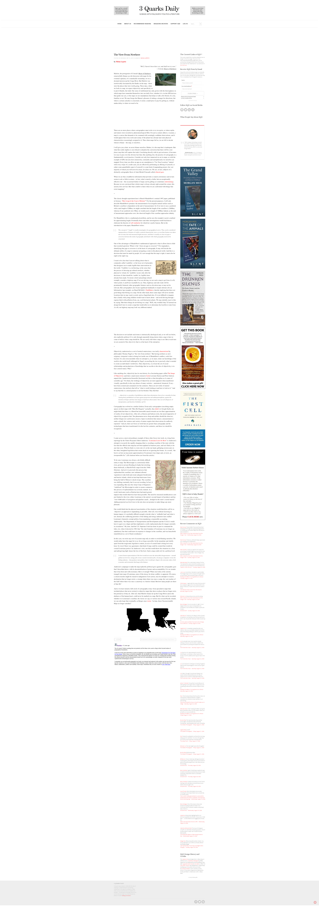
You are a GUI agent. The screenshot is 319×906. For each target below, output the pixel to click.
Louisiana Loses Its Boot (157, 440)
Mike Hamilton (183, 549)
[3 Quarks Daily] (159, 15)
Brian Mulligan (183, 604)
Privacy (195, 100)
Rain (181, 696)
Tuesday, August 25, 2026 (193, 557)
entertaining (169, 182)
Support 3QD (175, 24)
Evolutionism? (183, 610)
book (148, 376)
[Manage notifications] (315, 902)
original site (185, 859)
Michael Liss (183, 596)
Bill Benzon (183, 759)
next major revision (184, 865)
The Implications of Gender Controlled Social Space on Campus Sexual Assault (157, 639)
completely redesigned (192, 860)
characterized (163, 351)
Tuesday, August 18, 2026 (192, 847)
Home (119, 24)
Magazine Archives (161, 24)
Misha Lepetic (145, 58)
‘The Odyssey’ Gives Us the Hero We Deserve (191, 589)
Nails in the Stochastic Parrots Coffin (189, 821)
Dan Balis (197, 864)
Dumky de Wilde (185, 868)
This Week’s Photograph (186, 724)
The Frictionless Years (185, 647)
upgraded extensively (188, 864)
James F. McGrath (184, 683)
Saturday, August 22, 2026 (186, 636)
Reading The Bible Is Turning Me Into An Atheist (191, 577)
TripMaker (149, 290)
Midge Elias (183, 841)
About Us (127, 24)
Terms (192, 100)
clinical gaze (159, 172)
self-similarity (135, 223)
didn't (157, 409)
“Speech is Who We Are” (186, 567)
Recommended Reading (142, 24)
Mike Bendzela (183, 562)
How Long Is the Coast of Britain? (134, 201)
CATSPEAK (118, 639)
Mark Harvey (183, 527)
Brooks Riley (183, 720)
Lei (181, 641)
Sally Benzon (183, 615)
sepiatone (182, 815)
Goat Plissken (183, 791)
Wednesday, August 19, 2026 (198, 799)
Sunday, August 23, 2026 (194, 610)
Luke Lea (182, 572)
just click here (183, 65)
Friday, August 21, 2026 (185, 715)
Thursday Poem (184, 741)
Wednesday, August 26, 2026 (194, 535)
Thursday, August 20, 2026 (194, 765)
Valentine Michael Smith (186, 828)
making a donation (126, 895)
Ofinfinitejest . (183, 583)
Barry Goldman (184, 770)
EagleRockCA (183, 628)
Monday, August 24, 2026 (186, 591)
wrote (149, 601)
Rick (181, 736)
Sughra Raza (183, 729)
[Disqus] (145, 663)
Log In (185, 24)
